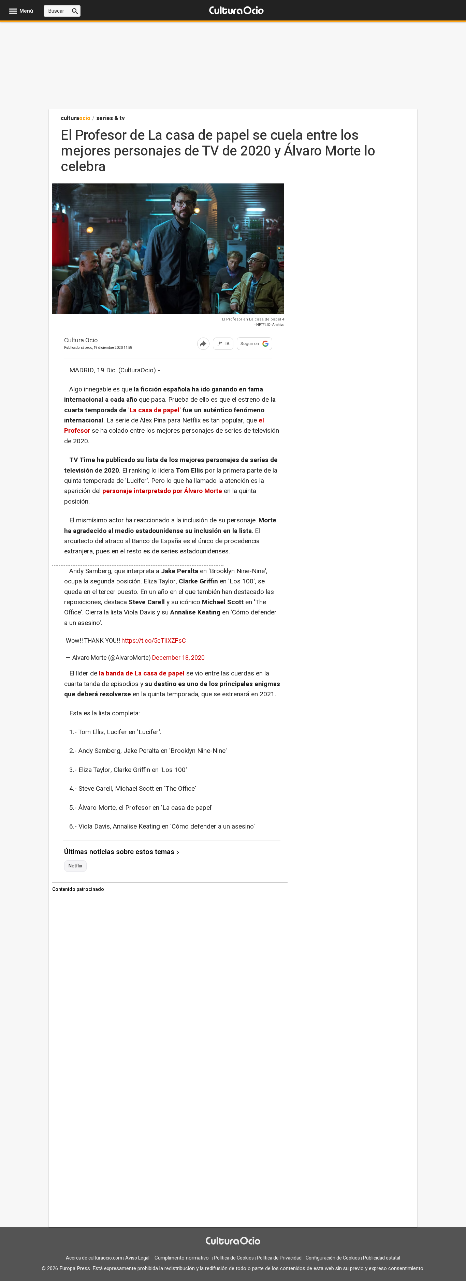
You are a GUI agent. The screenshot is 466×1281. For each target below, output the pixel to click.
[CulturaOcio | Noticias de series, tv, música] (236, 11)
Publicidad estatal (381, 1258)
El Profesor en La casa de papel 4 (253, 319)
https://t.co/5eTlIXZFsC (153, 640)
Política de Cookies (234, 1258)
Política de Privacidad (279, 1258)
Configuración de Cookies (333, 1258)
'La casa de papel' (154, 410)
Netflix (75, 866)
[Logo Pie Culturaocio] (233, 1241)
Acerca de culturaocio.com (94, 1258)
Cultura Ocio (81, 340)
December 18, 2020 (178, 657)
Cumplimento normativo (182, 1258)
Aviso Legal (137, 1258)
